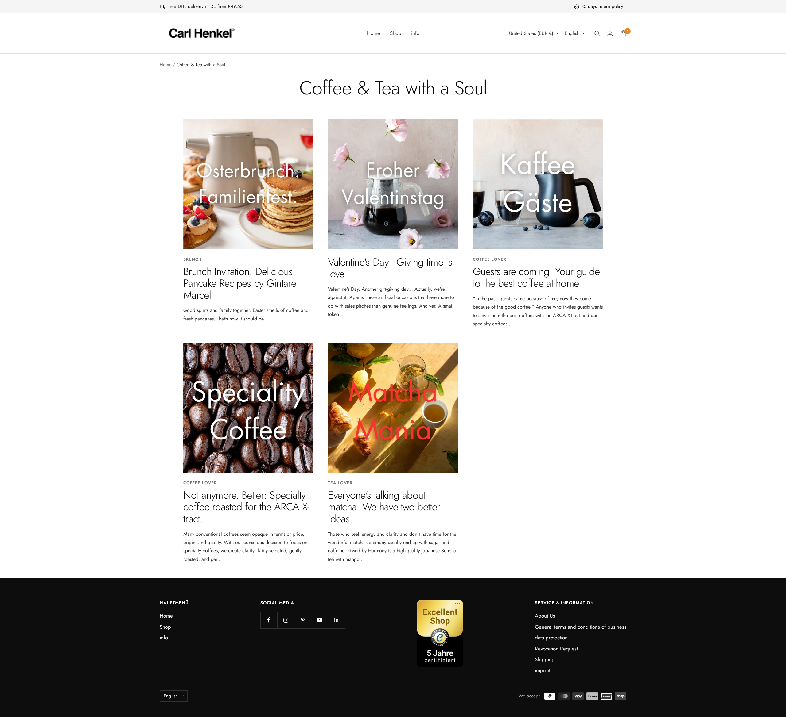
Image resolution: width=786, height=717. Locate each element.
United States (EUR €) (531, 33)
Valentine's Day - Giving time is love (390, 268)
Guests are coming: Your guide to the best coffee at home (536, 277)
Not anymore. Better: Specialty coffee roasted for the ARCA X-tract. (246, 507)
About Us (545, 615)
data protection (551, 637)
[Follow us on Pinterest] (302, 620)
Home (373, 33)
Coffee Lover (489, 259)
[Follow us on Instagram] (285, 620)
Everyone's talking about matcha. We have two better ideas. (384, 507)
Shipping (545, 659)
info (415, 33)
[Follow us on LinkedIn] (336, 620)
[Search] (597, 33)
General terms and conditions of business (580, 627)
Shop (395, 33)
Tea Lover (340, 483)
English (572, 33)
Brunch (192, 259)
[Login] (610, 33)
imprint (542, 670)
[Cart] (623, 33)
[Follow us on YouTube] (319, 620)
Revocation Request (556, 648)
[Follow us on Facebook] (268, 620)
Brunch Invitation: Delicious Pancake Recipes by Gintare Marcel (239, 283)
